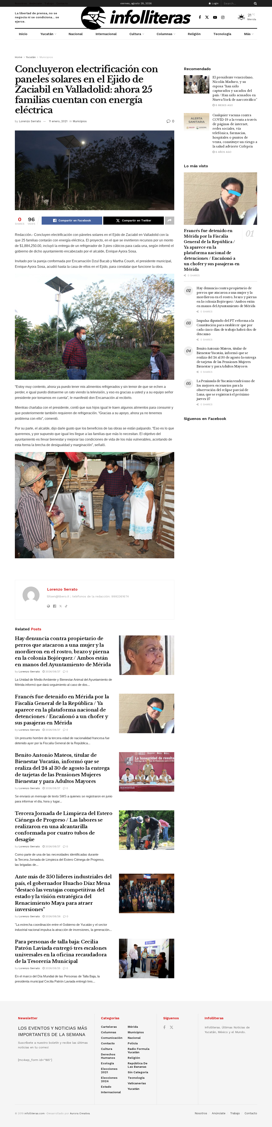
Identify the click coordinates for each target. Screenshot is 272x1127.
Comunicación (111, 1037)
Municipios (46, 57)
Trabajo (49, 3)
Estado (106, 1086)
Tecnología (222, 34)
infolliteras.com (34, 1113)
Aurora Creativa (80, 1113)
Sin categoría (138, 1072)
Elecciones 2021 (109, 1070)
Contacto (62, 3)
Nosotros (21, 3)
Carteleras (109, 1026)
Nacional (76, 34)
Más (247, 34)
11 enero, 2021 (58, 121)
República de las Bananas (137, 1065)
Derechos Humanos (108, 1056)
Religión (194, 34)
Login (214, 3)
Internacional (106, 34)
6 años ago (223, 151)
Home (18, 57)
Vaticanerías (137, 1083)
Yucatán (46, 34)
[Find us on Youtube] (215, 17)
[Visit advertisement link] (136, 51)
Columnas (164, 34)
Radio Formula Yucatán (138, 1050)
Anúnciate (35, 3)
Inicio (23, 34)
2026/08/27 (52, 671)
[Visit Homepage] (136, 17)
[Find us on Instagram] (222, 17)
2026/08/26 (53, 916)
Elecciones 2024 (109, 1079)
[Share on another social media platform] (169, 221)
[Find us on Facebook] (200, 17)
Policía (133, 1043)
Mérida (133, 1026)
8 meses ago (224, 105)
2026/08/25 (52, 968)
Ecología (107, 1063)
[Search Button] (254, 3)
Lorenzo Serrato (30, 121)
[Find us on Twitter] (207, 17)
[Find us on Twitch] (230, 17)
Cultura (135, 34)
